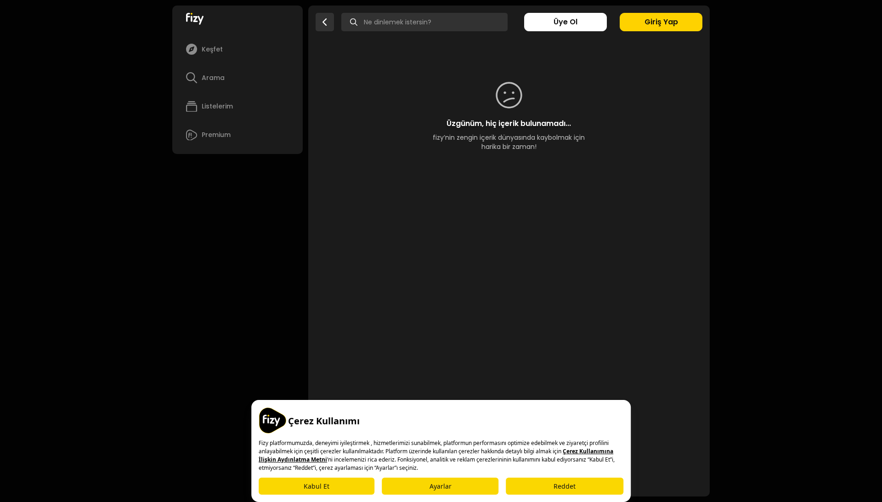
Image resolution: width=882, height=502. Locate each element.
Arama (213, 77)
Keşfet (212, 49)
